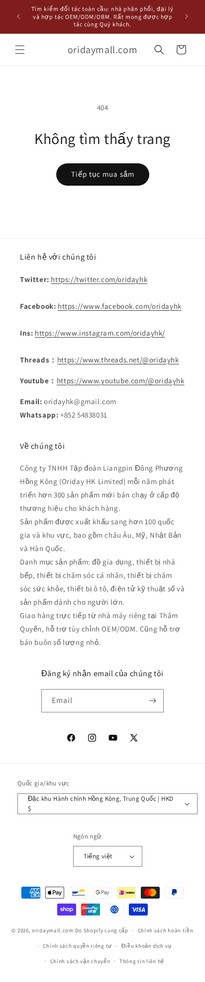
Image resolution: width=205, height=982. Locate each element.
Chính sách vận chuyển (80, 961)
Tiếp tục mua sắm (102, 174)
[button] (20, 50)
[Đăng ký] (152, 700)
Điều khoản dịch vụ (146, 945)
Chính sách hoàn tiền (166, 930)
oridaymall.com (53, 930)
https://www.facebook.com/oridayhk (120, 306)
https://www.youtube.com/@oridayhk (121, 380)
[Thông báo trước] (18, 16)
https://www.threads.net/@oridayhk (118, 359)
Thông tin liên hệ (141, 961)
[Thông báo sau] (187, 16)
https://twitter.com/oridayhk (99, 279)
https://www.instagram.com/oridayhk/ (100, 333)
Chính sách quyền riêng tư (77, 945)
